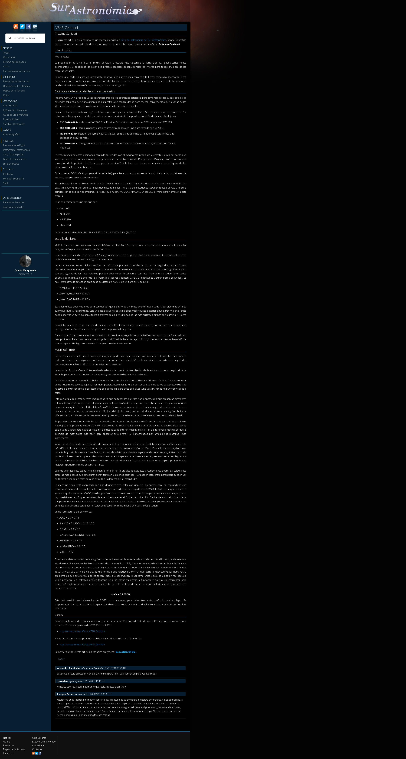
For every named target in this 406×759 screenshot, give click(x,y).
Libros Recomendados (14, 159)
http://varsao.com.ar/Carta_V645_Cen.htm (82, 644)
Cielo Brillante (10, 105)
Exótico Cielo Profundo (15, 110)
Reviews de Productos (14, 61)
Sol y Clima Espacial (13, 154)
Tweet (61, 658)
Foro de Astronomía (13, 178)
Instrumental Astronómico (16, 149)
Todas (6, 52)
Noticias (7, 737)
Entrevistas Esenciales (14, 202)
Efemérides (9, 745)
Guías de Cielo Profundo (15, 114)
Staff (5, 183)
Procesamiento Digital (14, 145)
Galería (6, 741)
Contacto (8, 173)
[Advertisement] (25, 231)
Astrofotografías (11, 134)
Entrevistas (8, 753)
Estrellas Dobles (11, 119)
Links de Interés (11, 163)
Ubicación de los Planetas (16, 86)
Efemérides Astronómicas (16, 81)
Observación (9, 57)
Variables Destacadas (14, 123)
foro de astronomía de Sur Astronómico (143, 39)
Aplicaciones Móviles (13, 207)
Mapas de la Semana (14, 90)
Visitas (6, 66)
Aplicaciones (38, 745)
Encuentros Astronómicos (16, 71)
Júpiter (6, 95)
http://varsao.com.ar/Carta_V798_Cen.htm (82, 631)
